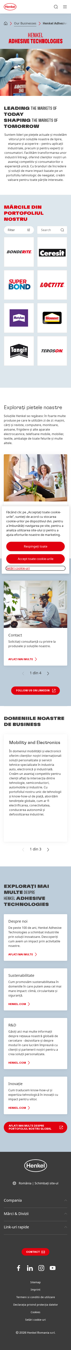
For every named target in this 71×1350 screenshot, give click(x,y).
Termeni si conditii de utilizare (35, 1297)
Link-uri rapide (16, 1226)
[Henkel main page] (10, 7)
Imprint (35, 1289)
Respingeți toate (35, 546)
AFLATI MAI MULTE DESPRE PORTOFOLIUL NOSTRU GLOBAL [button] (30, 1127)
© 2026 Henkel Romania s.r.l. (35, 1332)
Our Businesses (25, 23)
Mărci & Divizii (16, 1213)
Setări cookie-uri (35, 1319)
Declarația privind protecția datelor (35, 1304)
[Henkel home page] (6, 24)
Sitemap (35, 1282)
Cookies (35, 1312)
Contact (33, 1252)
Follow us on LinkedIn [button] (33, 690)
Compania (13, 1200)
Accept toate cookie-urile (35, 559)
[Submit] (62, 230)
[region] (35, 540)
